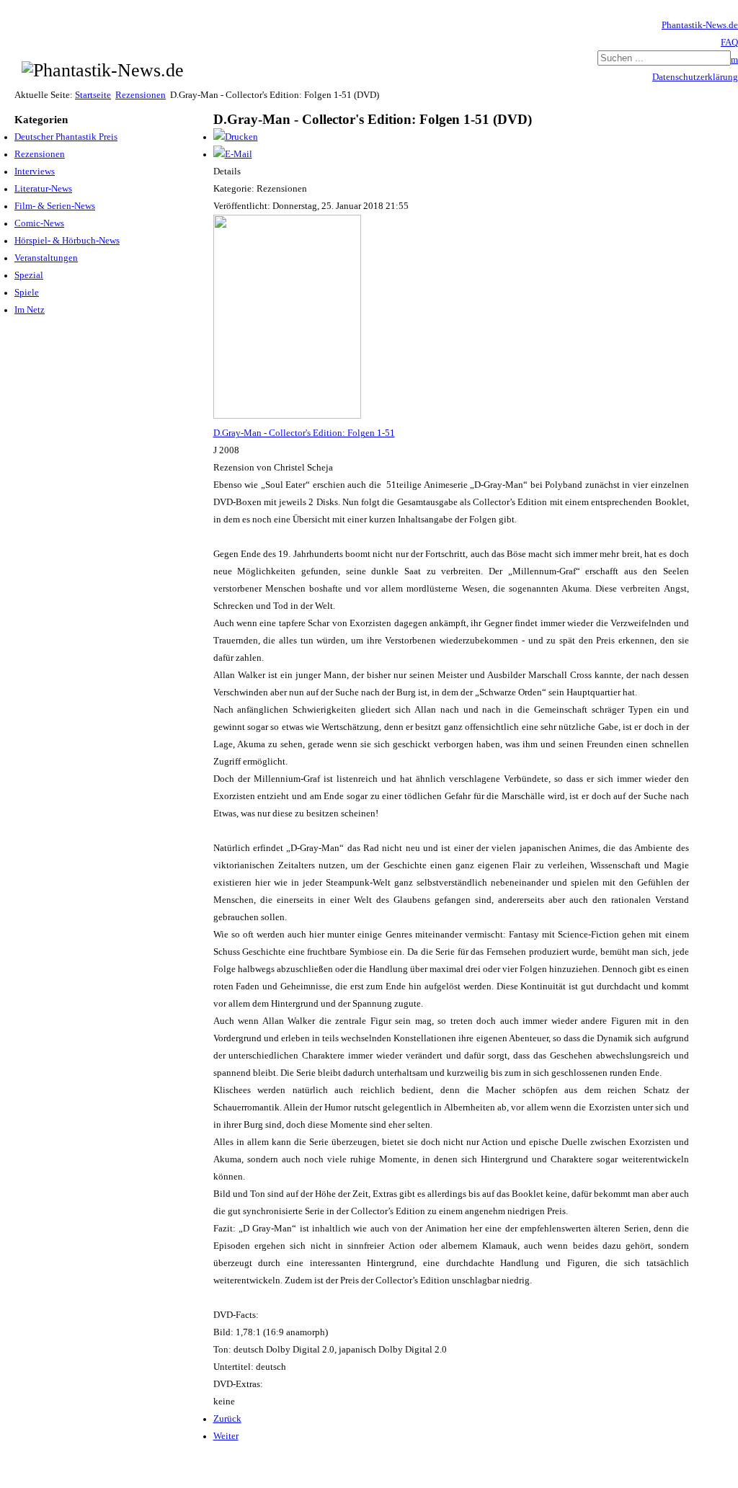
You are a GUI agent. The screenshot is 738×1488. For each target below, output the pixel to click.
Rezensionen (140, 95)
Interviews (34, 171)
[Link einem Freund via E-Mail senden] (232, 154)
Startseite (93, 95)
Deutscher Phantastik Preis (65, 137)
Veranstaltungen (46, 258)
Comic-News (39, 223)
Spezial (28, 275)
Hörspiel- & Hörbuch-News (67, 241)
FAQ (729, 42)
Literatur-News (43, 189)
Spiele (26, 293)
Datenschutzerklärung (695, 77)
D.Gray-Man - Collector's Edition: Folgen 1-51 (304, 433)
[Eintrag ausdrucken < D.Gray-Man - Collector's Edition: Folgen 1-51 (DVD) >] (235, 137)
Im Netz (29, 310)
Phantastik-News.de (700, 25)
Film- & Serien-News (54, 206)
